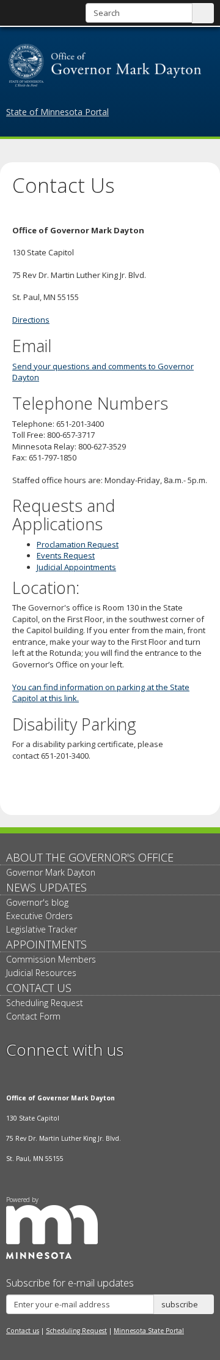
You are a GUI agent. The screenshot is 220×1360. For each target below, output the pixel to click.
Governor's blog (37, 902)
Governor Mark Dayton (50, 872)
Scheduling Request (44, 1003)
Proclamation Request (78, 544)
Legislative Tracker (41, 929)
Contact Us (39, 987)
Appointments (46, 944)
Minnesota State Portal (149, 1330)
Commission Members (51, 959)
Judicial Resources (41, 973)
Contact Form (33, 1016)
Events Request (66, 555)
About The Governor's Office (90, 857)
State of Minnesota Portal (57, 112)
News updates (46, 887)
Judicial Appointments (76, 567)
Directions (31, 319)
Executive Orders (39, 916)
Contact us (22, 1330)
